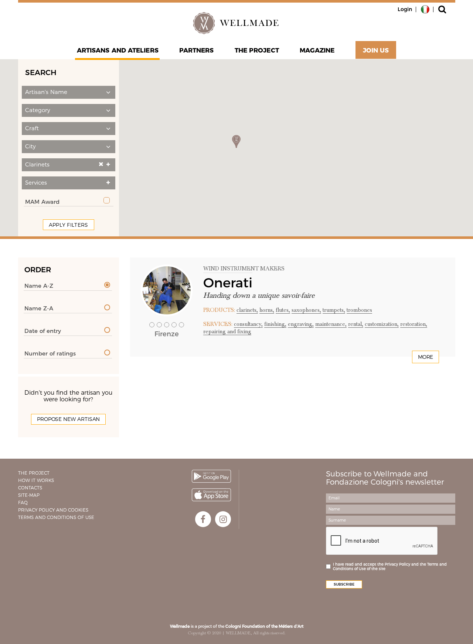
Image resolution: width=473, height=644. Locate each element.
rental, (355, 324)
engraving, (301, 324)
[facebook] (203, 519)
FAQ (23, 502)
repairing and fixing (227, 331)
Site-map (29, 495)
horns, (266, 310)
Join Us (376, 50)
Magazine (317, 50)
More (425, 357)
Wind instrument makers (244, 268)
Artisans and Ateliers (118, 50)
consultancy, (248, 324)
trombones (359, 310)
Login (405, 9)
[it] (425, 9)
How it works (36, 480)
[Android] (211, 476)
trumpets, (334, 310)
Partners (196, 50)
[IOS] (211, 494)
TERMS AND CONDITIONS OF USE (56, 517)
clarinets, (247, 310)
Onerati (227, 282)
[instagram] (223, 519)
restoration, (413, 324)
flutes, (283, 310)
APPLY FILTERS (68, 225)
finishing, (275, 324)
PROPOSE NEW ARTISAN (68, 419)
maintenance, (331, 324)
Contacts (30, 487)
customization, (382, 324)
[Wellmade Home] (236, 23)
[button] (68, 92)
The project (257, 50)
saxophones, (306, 310)
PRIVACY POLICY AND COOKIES (53, 510)
